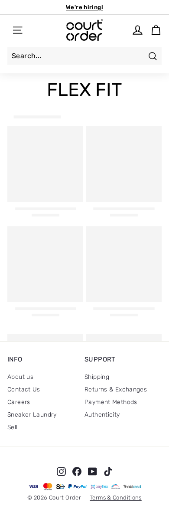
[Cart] (156, 30)
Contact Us (23, 389)
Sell (12, 427)
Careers (18, 402)
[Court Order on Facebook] (76, 471)
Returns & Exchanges (115, 389)
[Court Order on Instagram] (61, 471)
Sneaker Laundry (32, 414)
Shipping (96, 377)
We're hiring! (84, 7)
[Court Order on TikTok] (108, 471)
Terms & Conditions (116, 497)
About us (20, 377)
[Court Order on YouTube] (92, 471)
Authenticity (102, 414)
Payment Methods (110, 402)
